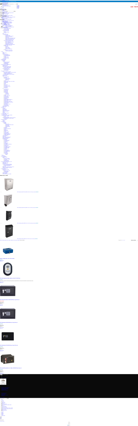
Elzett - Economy (8, 47)
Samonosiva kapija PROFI (7, 165)
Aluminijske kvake (8, 35)
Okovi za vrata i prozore (5, 14)
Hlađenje (4, 10)
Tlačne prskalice (6, 90)
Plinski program (4, 106)
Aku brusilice (5, 141)
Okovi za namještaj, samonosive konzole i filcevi (8, 12)
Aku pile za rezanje (6, 145)
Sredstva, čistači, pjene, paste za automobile (9, 74)
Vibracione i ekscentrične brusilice (10, 124)
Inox (3, 33)
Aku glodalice (6, 143)
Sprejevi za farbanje (8, 78)
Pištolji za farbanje (5, 135)
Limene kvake (7, 37)
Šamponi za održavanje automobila (8, 73)
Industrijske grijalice (6, 62)
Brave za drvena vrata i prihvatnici (10, 41)
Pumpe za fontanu (6, 105)
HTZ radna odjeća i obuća (6, 68)
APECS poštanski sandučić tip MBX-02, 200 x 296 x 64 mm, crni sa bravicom (26, 238)
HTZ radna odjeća (6, 69)
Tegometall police (6, 171)
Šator (3, 52)
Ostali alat (4, 0)
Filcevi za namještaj (6, 29)
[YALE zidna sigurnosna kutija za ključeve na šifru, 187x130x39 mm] (7, 276)
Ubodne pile (5, 127)
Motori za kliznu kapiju (5, 21)
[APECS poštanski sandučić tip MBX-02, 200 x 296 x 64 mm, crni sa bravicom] (9, 238)
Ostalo (2, 51)
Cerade (5, 56)
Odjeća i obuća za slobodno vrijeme (7, 66)
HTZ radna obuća (6, 70)
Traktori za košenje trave (7, 95)
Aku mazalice (5, 152)
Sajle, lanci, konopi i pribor (6, 13)
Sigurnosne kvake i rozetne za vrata (10, 39)
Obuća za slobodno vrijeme (7, 67)
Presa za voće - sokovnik (7, 85)
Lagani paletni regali (3, 389)
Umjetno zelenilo (5, 75)
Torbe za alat (4, 136)
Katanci (5, 49)
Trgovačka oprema (3, 168)
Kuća (3, 7)
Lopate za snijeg (6, 96)
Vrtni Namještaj (6, 92)
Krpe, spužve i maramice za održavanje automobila (10, 72)
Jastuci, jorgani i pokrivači (7, 86)
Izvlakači (4, 112)
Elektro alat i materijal (3, 119)
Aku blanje (5, 148)
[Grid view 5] (129, 240)
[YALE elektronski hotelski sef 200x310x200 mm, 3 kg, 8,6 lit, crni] (7, 298)
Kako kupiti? (2, 395)
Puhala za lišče (6, 91)
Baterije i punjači (6, 153)
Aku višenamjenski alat (7, 151)
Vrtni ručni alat (6, 103)
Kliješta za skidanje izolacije (6, 110)
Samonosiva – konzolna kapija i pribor (7, 19)
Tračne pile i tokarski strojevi (7, 128)
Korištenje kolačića (3, 393)
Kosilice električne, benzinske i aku (8, 99)
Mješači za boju (6, 130)
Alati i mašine (3, 121)
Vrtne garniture (7, 94)
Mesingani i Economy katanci (9, 50)
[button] (2, 260)
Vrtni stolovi (7, 93)
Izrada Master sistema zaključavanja (5, 387)
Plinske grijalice (6, 63)
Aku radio (5, 149)
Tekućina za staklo (6, 57)
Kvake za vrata (6, 34)
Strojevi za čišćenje (6, 102)
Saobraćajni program (3, 59)
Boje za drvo (7, 79)
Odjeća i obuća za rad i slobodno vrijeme (6, 64)
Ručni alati (2, 107)
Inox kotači (5, 159)
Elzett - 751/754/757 (8, 48)
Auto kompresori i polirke (7, 55)
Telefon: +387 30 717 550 (4, 377)
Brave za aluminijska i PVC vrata (9, 42)
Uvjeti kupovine (3, 394)
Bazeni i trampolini (6, 97)
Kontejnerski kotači (6, 160)
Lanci (5, 31)
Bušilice (5, 122)
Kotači (3, 25)
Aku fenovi (5, 139)
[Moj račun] (135, 4)
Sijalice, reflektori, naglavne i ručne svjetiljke (9, 81)
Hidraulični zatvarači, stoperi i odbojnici (10, 44)
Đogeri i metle (6, 82)
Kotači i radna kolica (3, 156)
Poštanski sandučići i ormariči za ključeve (9, 118)
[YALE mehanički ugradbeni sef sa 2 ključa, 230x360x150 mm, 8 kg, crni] (7, 366)
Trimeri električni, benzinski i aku (8, 101)
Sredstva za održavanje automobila (7, 71)
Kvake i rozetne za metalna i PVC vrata (10, 38)
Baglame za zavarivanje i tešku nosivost (7, 167)
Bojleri (5, 80)
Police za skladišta (5, 173)
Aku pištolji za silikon (6, 147)
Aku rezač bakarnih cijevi (7, 150)
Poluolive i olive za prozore (9, 36)
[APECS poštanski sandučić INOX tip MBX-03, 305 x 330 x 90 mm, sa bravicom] (9, 207)
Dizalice (5, 129)
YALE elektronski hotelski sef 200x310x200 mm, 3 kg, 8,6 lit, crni (9, 299)
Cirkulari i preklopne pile (7, 134)
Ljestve (5, 83)
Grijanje (4, 61)
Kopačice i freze (6, 100)
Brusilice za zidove (8, 126)
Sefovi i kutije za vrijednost (6, 16)
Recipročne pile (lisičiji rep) (7, 133)
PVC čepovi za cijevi (5, 22)
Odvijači (5, 131)
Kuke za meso (6, 84)
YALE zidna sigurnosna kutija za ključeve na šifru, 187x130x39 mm (10, 278)
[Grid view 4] (126, 240)
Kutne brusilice (7, 125)
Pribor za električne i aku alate (6, 137)
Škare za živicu (6, 89)
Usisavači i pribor (6, 132)
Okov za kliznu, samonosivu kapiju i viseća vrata (8, 20)
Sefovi (5, 116)
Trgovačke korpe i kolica (7, 170)
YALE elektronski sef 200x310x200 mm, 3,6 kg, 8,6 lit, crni (8, 322)
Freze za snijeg (6, 104)
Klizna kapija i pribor (5, 18)
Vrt (3, 88)
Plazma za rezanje (5, 114)
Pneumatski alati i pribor (5, 138)
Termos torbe (4, 58)
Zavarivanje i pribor (3, 113)
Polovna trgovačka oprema (6, 169)
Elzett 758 (7, 46)
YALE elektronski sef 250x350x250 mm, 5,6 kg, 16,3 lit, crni (9, 345)
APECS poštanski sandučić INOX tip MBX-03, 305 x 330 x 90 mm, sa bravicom (26, 207)
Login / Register (3, 415)
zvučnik (5, 142)
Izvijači (4, 111)
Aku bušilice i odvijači (6, 140)
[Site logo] (4, 5)
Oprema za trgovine (5, 172)
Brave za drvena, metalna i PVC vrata (8, 40)
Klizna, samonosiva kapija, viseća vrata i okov (6, 161)
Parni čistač (5, 77)
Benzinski (4, 155)
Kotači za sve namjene (6, 158)
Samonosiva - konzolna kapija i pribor (7, 164)
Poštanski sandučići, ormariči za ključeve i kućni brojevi (9, 117)
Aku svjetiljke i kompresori (7, 146)
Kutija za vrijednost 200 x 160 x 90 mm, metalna (7, 258)
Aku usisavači (6, 144)
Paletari (4, 53)
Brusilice (5, 123)
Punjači (6, 154)
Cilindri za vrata (6, 45)
